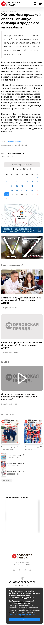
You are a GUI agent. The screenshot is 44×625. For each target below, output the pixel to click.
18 (12, 190)
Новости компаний (12, 265)
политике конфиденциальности (22, 614)
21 (27, 190)
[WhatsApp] (22, 145)
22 (32, 190)
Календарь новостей (22, 165)
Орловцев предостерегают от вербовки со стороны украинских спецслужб (19, 396)
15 (32, 186)
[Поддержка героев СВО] (22, 232)
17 (6, 190)
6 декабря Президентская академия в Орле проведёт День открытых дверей (22, 345)
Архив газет (8, 414)
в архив (6, 480)
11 (12, 186)
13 (22, 186)
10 (6, 186)
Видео (5, 361)
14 (27, 186)
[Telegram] (25, 145)
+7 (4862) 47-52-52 (17, 582)
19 (17, 190)
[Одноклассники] (19, 145)
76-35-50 (31, 582)
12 (17, 186)
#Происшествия (14, 141)
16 (37, 186)
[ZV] (22, 258)
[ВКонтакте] (15, 145)
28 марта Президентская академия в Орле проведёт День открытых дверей (21, 300)
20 (22, 190)
